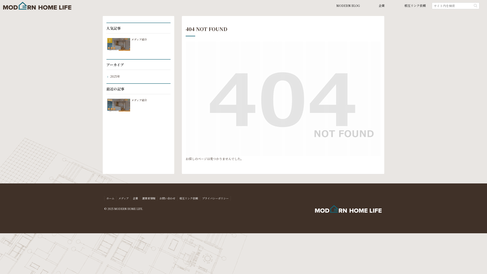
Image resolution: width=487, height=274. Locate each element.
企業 (135, 198)
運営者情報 (148, 198)
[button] (475, 5)
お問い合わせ (167, 198)
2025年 (115, 76)
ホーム (110, 198)
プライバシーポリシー (215, 198)
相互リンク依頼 (188, 198)
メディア (123, 198)
